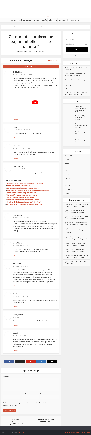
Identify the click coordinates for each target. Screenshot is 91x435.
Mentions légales (70, 432)
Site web (43, 394)
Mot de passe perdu (80, 56)
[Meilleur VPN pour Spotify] (70, 134)
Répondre (16, 119)
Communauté (63, 20)
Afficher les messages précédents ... (31, 66)
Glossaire (72, 20)
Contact (83, 432)
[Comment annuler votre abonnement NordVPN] (70, 126)
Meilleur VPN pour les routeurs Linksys (81, 117)
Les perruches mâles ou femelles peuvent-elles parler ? (76, 231)
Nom (5, 394)
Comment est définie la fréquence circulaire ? (22, 193)
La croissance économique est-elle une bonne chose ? (25, 183)
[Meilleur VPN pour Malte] (70, 141)
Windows (21, 20)
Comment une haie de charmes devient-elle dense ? (24, 200)
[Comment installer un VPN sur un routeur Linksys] (70, 108)
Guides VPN (52, 20)
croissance (42, 51)
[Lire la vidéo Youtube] (35, 102)
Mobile (44, 20)
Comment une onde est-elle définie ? (19, 186)
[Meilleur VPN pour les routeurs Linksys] (70, 118)
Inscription (70, 56)
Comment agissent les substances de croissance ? (23, 188)
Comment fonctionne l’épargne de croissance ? (22, 195)
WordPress (21, 432)
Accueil (13, 20)
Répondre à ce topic (52, 60)
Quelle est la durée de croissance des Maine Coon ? (24, 202)
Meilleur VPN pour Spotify (81, 132)
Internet (29, 20)
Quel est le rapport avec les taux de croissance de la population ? (28, 190)
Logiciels (37, 20)
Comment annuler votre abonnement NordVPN (81, 125)
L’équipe (78, 432)
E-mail (24, 394)
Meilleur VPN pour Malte (81, 140)
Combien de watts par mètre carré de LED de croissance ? (26, 204)
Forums (10, 27)
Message (6, 376)
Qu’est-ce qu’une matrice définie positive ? (21, 197)
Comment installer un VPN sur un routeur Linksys (80, 109)
